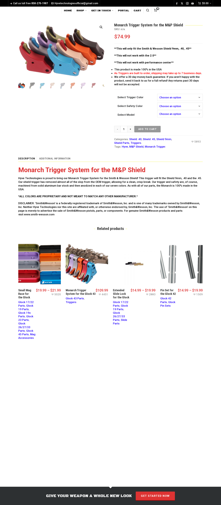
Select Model (125, 114)
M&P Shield (136, 146)
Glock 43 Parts (75, 298)
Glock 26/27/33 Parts (24, 327)
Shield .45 (149, 139)
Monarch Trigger (155, 146)
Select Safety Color (130, 106)
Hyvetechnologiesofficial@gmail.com (76, 3)
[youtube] (193, 3)
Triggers (136, 142)
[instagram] (188, 3)
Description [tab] (26, 158)
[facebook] (177, 3)
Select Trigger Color (130, 97)
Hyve (125, 146)
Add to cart (147, 129)
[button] (101, 27)
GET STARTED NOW (155, 495)
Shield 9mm (163, 139)
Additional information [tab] (55, 158)
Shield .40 (135, 139)
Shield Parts (121, 142)
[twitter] (182, 3)
